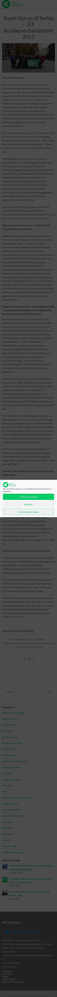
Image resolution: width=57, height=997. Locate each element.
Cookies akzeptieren (28, 497)
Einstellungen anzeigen (28, 512)
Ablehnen (28, 504)
